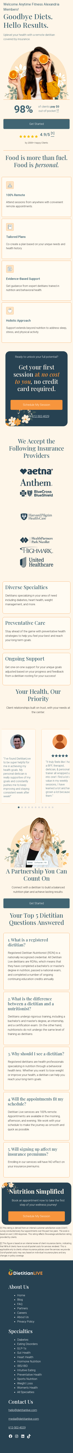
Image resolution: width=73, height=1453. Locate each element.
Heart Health (25, 1357)
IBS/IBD (22, 1366)
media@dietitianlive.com (23, 1418)
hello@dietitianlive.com (22, 1410)
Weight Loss (25, 1383)
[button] (19, 807)
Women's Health (27, 1387)
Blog (20, 1299)
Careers (22, 1312)
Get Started (36, 124)
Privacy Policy (25, 1321)
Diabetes (22, 1339)
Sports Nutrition (27, 1379)
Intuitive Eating (26, 1370)
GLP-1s (21, 1348)
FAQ (19, 1304)
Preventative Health (29, 1374)
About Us (23, 1317)
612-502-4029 (40, 416)
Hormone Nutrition (29, 1361)
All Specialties (25, 1392)
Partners (22, 1308)
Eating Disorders (27, 1344)
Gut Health (24, 1352)
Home (21, 1295)
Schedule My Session (36, 404)
